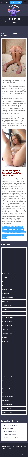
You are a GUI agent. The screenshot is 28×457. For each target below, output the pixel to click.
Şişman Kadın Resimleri (8, 388)
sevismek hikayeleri (18, 229)
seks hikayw (19, 226)
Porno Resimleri (6, 384)
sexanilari (4, 232)
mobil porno (5, 313)
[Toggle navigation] (25, 2)
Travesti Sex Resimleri (7, 392)
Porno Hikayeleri (6, 329)
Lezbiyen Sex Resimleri (8, 373)
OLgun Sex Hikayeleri (7, 317)
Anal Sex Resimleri (7, 357)
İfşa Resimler (5, 293)
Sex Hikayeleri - (9, 453)
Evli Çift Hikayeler (6, 277)
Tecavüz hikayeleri (7, 404)
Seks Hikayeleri (6, 337)
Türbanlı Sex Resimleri (7, 396)
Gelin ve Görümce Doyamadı (10, 431)
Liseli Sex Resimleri (7, 377)
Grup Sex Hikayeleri (7, 289)
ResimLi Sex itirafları (7, 333)
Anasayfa (4, 2)
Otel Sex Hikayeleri (7, 325)
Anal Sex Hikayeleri (7, 258)
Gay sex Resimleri (6, 365)
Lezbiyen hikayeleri (7, 305)
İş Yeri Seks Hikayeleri (7, 297)
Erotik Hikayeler (6, 273)
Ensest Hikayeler (6, 270)
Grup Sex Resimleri (7, 369)
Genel (3, 285)
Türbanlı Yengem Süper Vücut (10, 437)
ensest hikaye (18, 453)
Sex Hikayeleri (5, 341)
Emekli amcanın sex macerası (10, 425)
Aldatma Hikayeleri (7, 250)
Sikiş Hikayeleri (6, 400)
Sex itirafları (5, 345)
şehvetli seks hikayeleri (8, 226)
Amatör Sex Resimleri (7, 353)
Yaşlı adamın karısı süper (9, 428)
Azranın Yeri (5, 262)
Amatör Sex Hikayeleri (7, 254)
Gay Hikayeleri (5, 281)
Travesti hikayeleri (6, 408)
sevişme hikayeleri (7, 229)
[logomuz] (14, 11)
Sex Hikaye (24, 454)
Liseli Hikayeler (6, 309)
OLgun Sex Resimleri (7, 380)
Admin (13, 21)
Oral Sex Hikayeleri (7, 321)
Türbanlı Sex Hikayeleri (8, 412)
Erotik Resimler (6, 361)
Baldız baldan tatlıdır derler (9, 434)
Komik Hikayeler (6, 301)
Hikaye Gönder (15, 2)
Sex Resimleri (5, 349)
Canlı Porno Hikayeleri (7, 266)
